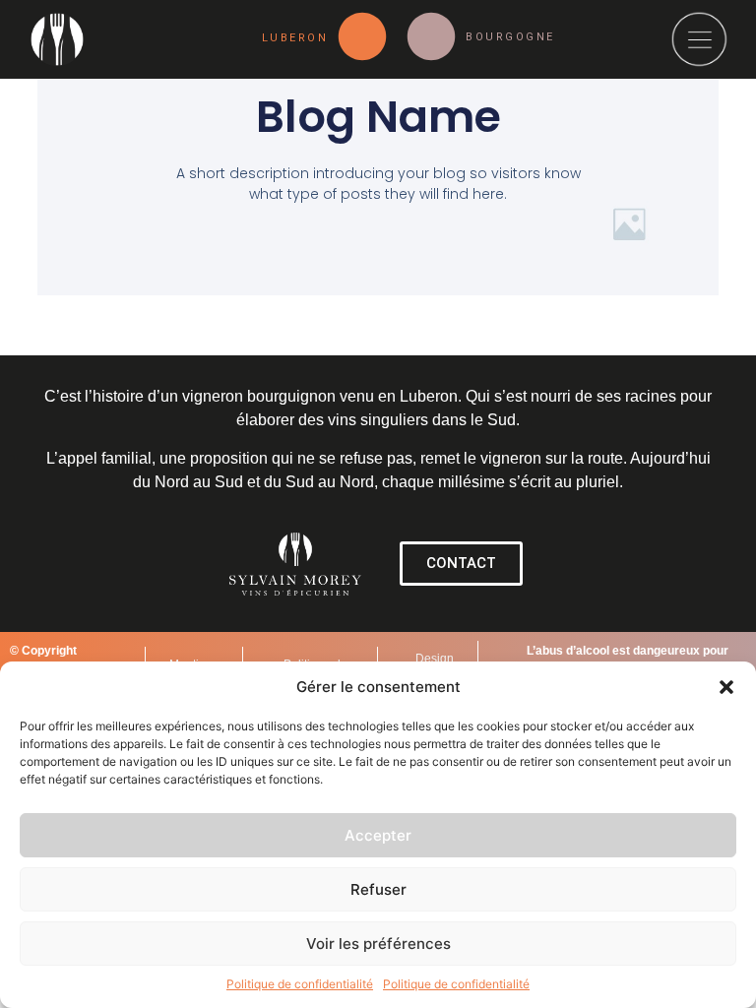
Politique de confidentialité (299, 983)
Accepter (378, 835)
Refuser (378, 889)
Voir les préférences (378, 943)
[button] (726, 687)
